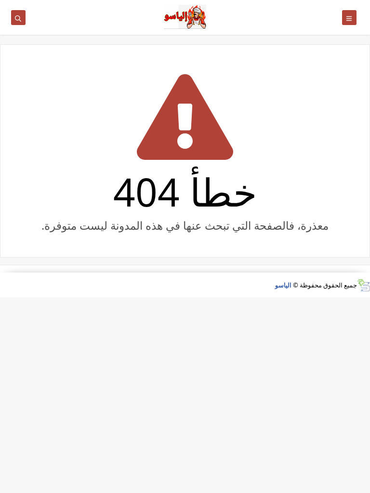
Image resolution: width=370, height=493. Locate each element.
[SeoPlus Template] (363, 285)
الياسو (283, 285)
